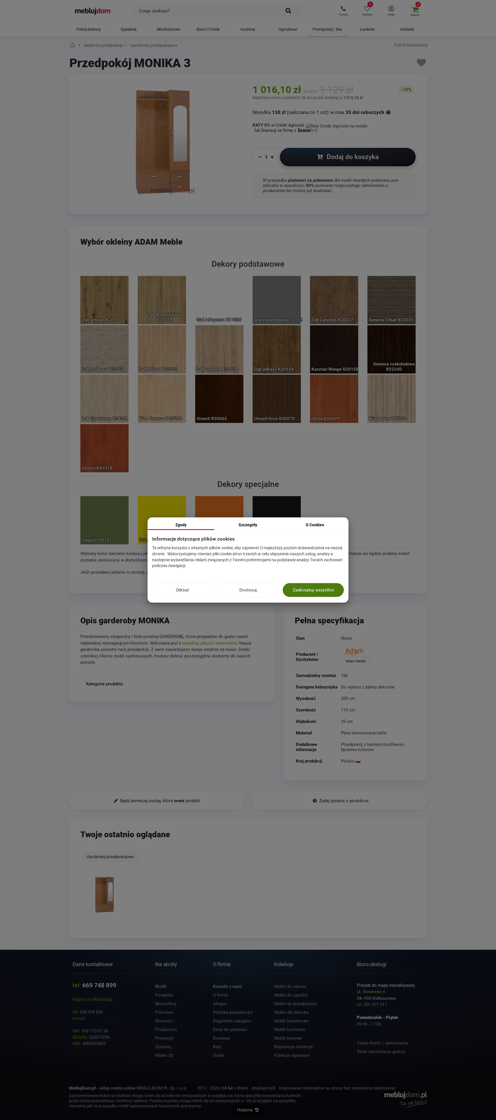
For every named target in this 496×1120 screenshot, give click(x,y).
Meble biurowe (288, 1038)
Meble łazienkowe (291, 1021)
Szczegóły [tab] (248, 525)
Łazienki (367, 29)
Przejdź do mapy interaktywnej (386, 985)
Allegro (220, 1003)
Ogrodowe (287, 29)
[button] (343, 11)
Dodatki (407, 29)
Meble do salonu (290, 986)
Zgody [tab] (181, 525)
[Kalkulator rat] (336, 125)
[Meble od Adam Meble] (377, 652)
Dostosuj (248, 590)
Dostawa (221, 1038)
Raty (217, 1046)
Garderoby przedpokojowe (110, 856)
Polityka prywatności (233, 1012)
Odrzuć (182, 590)
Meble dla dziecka (291, 1012)
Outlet (218, 1055)
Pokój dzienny (88, 29)
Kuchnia (248, 29)
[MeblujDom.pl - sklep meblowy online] (93, 11)
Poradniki (164, 995)
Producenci (166, 1029)
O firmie (220, 995)
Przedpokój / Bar (327, 29)
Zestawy (163, 1046)
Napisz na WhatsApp (92, 999)
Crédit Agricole (290, 125)
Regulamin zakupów (232, 1021)
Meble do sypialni (291, 995)
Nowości (164, 1021)
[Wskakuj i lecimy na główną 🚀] (73, 45)
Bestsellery (166, 1003)
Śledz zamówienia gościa (381, 1051)
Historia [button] (245, 1110)
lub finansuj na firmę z (275, 130)
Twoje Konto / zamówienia (382, 1043)
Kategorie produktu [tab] (104, 683)
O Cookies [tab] (315, 525)
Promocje (164, 1038)
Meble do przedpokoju (295, 1003)
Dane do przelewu (230, 1029)
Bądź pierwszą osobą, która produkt (159, 800)
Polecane (164, 1012)
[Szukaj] (288, 11)
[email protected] (103, 1018)
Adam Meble (356, 661)
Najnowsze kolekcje (293, 1046)
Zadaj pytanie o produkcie (343, 800)
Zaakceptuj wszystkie (313, 590)
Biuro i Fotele (208, 29)
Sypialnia (129, 29)
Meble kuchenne (289, 1029)
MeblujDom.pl (82, 1088)
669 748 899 (99, 985)
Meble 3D (164, 1055)
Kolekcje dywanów (292, 1055)
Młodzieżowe (168, 29)
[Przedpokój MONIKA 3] (104, 894)
